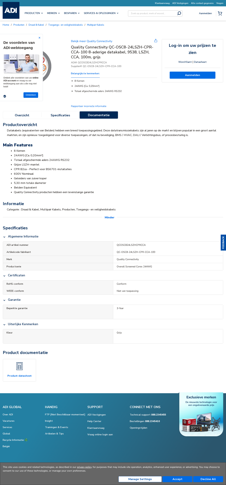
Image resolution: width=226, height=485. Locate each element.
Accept (177, 479)
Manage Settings (140, 479)
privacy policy (84, 467)
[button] (223, 243)
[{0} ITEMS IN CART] (221, 13)
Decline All (208, 479)
